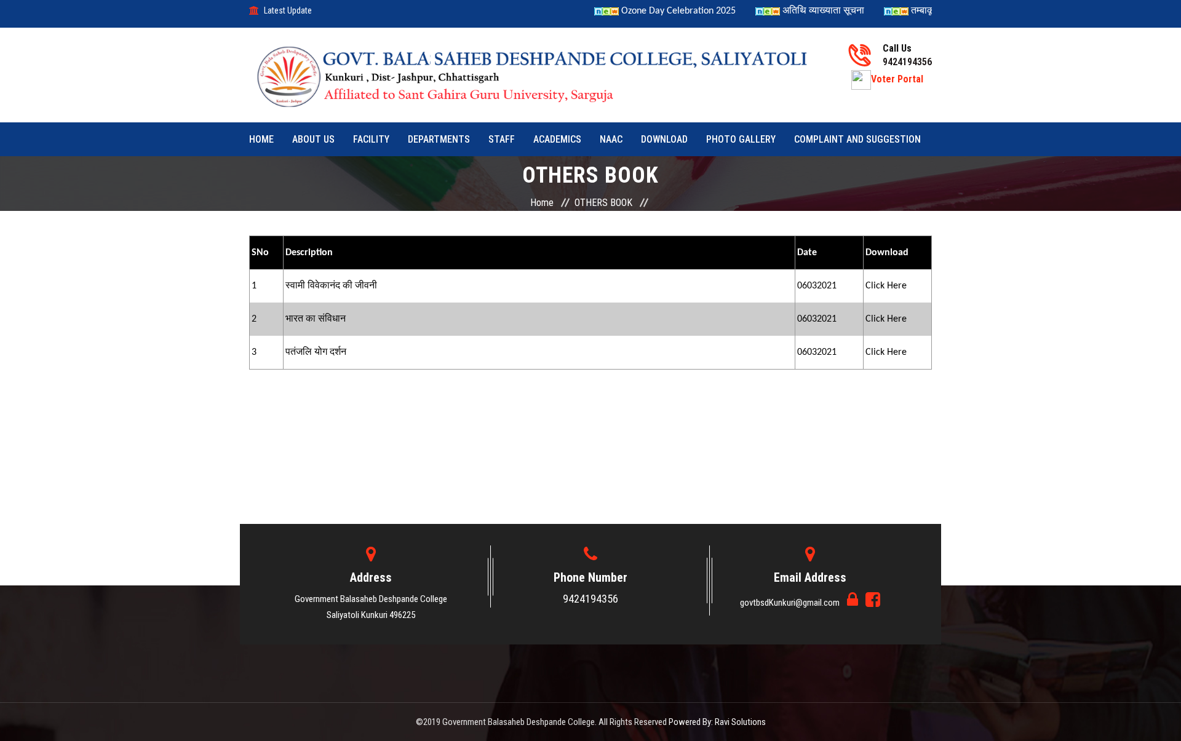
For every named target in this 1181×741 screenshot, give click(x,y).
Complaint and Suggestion (857, 139)
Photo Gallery (741, 139)
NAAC (611, 139)
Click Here (886, 286)
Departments (439, 139)
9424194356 (590, 598)
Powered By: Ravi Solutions (717, 721)
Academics (557, 139)
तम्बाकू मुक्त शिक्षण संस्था (940, 11)
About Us (313, 139)
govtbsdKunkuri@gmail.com (790, 602)
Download (664, 139)
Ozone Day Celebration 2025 (663, 11)
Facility (371, 139)
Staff (501, 139)
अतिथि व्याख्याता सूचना (809, 11)
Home (261, 139)
